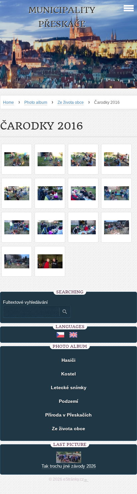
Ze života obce (71, 102)
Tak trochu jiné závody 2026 (69, 466)
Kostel (68, 374)
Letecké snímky (68, 387)
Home (8, 102)
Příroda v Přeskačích (68, 415)
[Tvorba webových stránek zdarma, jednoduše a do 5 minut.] (86, 480)
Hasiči (68, 360)
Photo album (35, 102)
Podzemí (68, 401)
